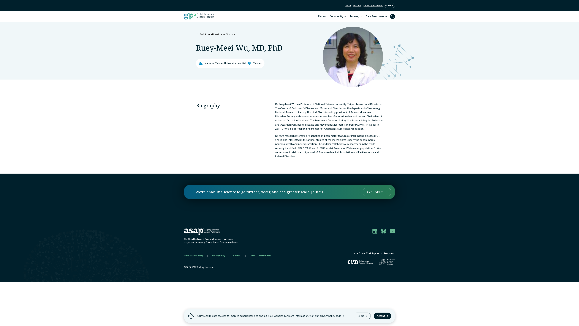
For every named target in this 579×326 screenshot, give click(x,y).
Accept (381, 316)
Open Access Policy (193, 255)
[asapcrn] (360, 262)
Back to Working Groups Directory (217, 34)
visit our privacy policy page (325, 316)
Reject (360, 316)
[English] (389, 5)
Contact (237, 255)
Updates (357, 5)
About (348, 5)
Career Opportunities (373, 5)
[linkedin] (375, 231)
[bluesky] (383, 231)
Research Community (330, 16)
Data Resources (375, 16)
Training (354, 16)
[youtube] (392, 231)
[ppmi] (387, 262)
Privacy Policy (218, 255)
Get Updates (375, 192)
